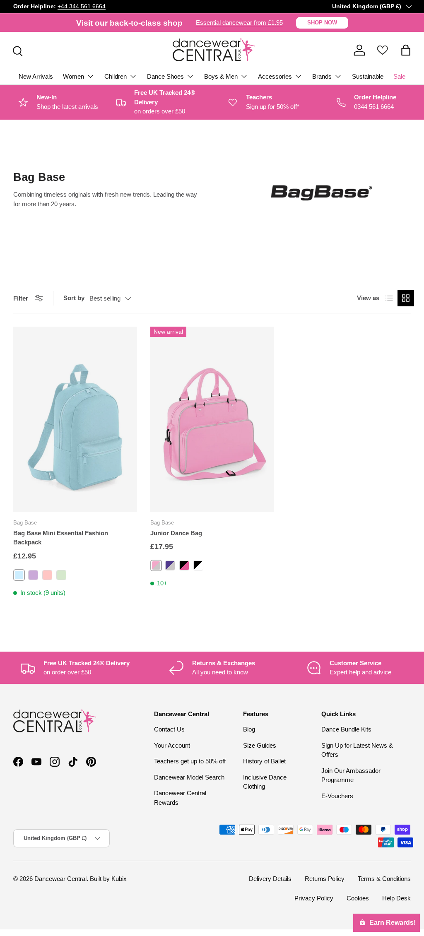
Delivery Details (270, 878)
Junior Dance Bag (176, 533)
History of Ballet (264, 761)
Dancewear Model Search (189, 777)
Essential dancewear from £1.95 (239, 22)
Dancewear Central (60, 878)
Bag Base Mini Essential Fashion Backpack (60, 537)
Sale (399, 76)
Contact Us (169, 729)
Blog (249, 729)
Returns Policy (324, 878)
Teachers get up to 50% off (190, 761)
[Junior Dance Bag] (212, 419)
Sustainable (367, 76)
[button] (406, 50)
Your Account (172, 745)
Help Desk (396, 898)
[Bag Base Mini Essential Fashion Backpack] (75, 419)
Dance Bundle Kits (346, 729)
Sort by (73, 297)
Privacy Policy (313, 898)
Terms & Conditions (384, 878)
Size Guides (259, 745)
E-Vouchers (337, 795)
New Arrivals (36, 76)
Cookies (358, 898)
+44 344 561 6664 (82, 6)
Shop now (322, 22)
